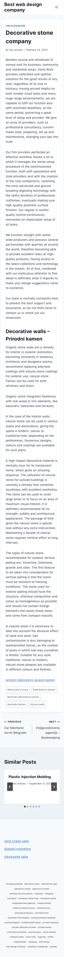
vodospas (32, 942)
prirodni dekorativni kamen (23, 696)
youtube (53, 946)
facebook (38, 894)
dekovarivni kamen (40, 889)
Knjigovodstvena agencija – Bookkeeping (48, 729)
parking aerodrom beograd (43, 918)
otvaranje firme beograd (19, 918)
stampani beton (17, 937)
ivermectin (12, 898)
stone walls (37, 704)
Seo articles (16, 49)
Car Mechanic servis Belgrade (15, 727)
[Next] (54, 786)
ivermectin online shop (28, 898)
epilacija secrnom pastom (21, 894)
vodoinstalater (20, 942)
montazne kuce (43, 908)
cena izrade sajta (16, 841)
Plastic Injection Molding (30, 777)
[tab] (25, 806)
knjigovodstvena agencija (23, 903)
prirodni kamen (16, 704)
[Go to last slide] (10, 786)
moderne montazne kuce (24, 908)
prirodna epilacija (50, 922)
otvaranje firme (42, 913)
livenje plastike (44, 903)
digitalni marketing (17, 849)
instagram (49, 894)
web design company (16, 946)
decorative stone (17, 689)
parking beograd (12, 922)
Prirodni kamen (24, 339)
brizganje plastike (14, 884)
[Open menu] (56, 7)
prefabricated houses (31, 922)
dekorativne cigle (49, 884)
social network (49, 932)
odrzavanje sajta (16, 856)
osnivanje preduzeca (24, 913)
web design (44, 942)
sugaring (42, 937)
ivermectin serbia (48, 898)
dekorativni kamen (44, 689)
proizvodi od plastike (16, 932)
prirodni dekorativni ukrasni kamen (30, 680)
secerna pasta (34, 932)
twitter (50, 937)
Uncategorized (15, 25)
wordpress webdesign (37, 946)
